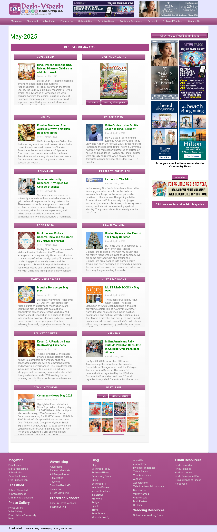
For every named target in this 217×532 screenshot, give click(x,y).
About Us (138, 460)
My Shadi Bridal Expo (144, 467)
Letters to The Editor (119, 179)
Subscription (15, 472)
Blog (94, 465)
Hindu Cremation (184, 465)
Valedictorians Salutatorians (148, 486)
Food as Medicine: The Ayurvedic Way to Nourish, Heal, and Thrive (54, 129)
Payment (55, 481)
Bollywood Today (101, 468)
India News (97, 495)
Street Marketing (59, 493)
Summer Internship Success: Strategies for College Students (52, 183)
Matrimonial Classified (20, 497)
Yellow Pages (140, 471)
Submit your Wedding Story (148, 515)
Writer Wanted (141, 494)
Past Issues (15, 465)
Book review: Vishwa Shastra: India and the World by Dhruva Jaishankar (55, 237)
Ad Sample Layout (60, 474)
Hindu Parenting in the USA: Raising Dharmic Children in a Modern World (54, 68)
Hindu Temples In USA (187, 476)
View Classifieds (17, 494)
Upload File (56, 489)
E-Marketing (56, 478)
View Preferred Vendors (63, 503)
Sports (95, 506)
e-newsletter (140, 464)
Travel (95, 509)
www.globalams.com (63, 528)
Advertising (56, 466)
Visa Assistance (142, 475)
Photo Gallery (15, 507)
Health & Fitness (101, 487)
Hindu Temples (183, 468)
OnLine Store (140, 497)
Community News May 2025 (54, 395)
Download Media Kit (60, 485)
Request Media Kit (60, 470)
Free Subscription (18, 480)
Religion (96, 502)
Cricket (96, 480)
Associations (140, 482)
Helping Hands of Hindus (188, 480)
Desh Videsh (16, 528)
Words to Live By (101, 517)
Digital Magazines (18, 468)
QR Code (138, 505)
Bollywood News (100, 472)
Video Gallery (15, 511)
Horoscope (181, 483)
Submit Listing (58, 506)
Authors (137, 479)
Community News (101, 476)
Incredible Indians (101, 491)
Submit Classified (18, 490)
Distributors (139, 490)
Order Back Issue (17, 476)
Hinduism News (183, 472)
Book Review (98, 513)
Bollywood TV (99, 483)
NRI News (97, 498)
